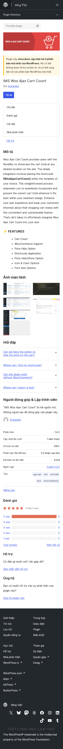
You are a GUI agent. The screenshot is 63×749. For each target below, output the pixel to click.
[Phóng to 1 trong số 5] (25, 287)
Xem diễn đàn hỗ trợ (15, 569)
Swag (38, 662)
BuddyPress (12, 690)
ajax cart (37, 474)
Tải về (8, 95)
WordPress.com (14, 673)
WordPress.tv (12, 662)
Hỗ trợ (10, 140)
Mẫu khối (38, 635)
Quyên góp (41, 657)
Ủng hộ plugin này (14, 598)
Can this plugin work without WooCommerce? (17, 376)
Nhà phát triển (15, 132)
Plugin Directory (11, 14)
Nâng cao (9, 490)
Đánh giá (12, 115)
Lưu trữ (7, 629)
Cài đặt (11, 124)
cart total (54, 474)
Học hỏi (8, 645)
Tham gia (38, 645)
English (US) (53, 466)
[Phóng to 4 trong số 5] (55, 287)
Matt (7, 679)
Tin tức (7, 623)
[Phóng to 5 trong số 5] (55, 302)
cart (45, 474)
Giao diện (39, 623)
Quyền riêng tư (12, 635)
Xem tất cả (53, 544)
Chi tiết (11, 107)
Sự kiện (37, 651)
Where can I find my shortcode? (22, 365)
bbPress (9, 684)
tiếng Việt (16, 704)
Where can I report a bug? (18, 387)
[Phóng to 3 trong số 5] (25, 314)
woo (39, 481)
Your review (10, 544)
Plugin (36, 629)
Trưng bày (39, 618)
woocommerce (51, 481)
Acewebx (13, 86)
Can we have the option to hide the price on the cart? (19, 353)
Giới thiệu (8, 618)
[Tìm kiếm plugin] (37, 26)
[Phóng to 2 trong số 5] (25, 301)
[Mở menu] (58, 5)
